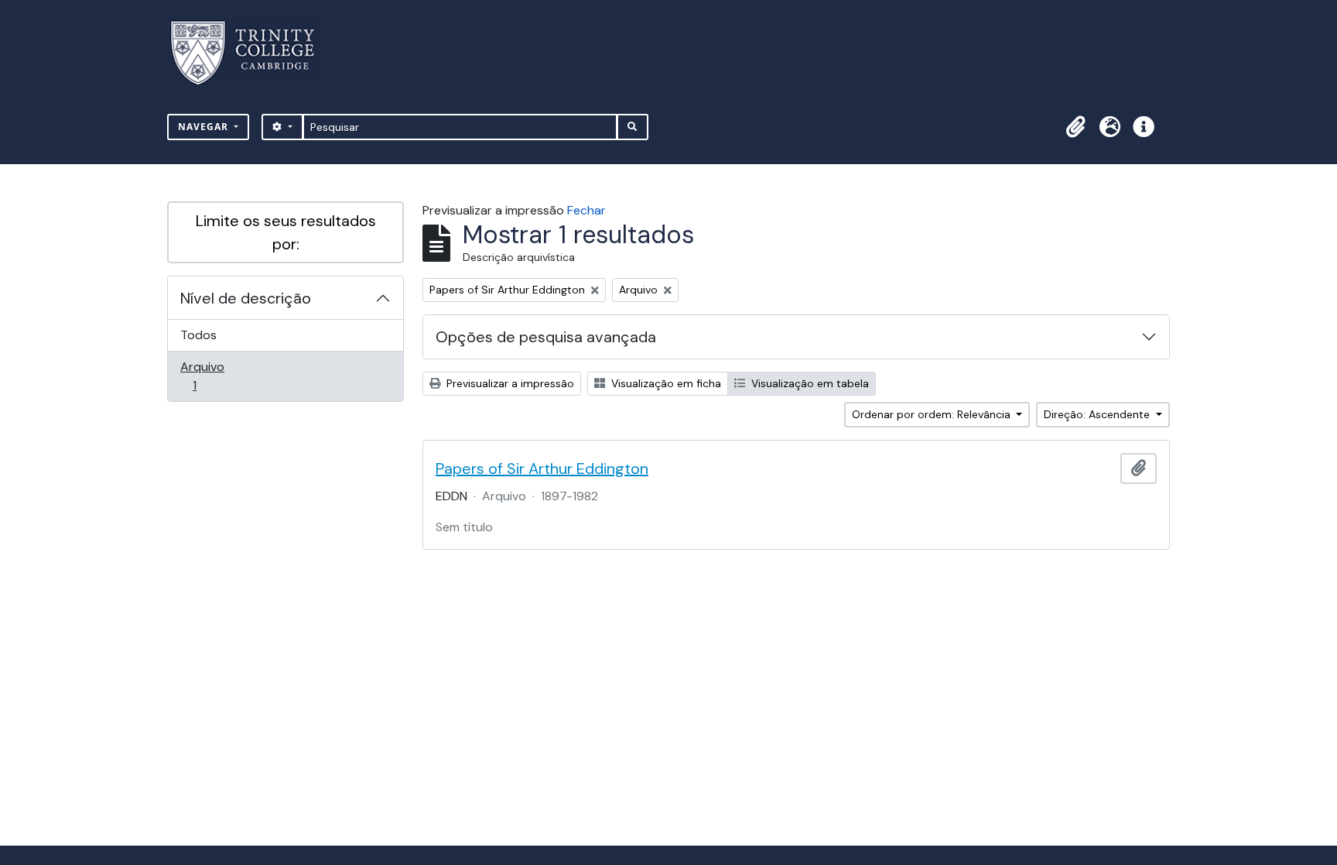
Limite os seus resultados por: (286, 232)
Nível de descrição (245, 298)
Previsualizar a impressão (508, 383)
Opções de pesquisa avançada (546, 337)
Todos (198, 335)
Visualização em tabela (808, 383)
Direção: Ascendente (1098, 414)
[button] (1075, 127)
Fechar (586, 210)
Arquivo (216, 375)
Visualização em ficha (664, 383)
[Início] (251, 53)
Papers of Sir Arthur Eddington (542, 468)
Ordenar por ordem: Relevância (933, 414)
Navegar (204, 126)
